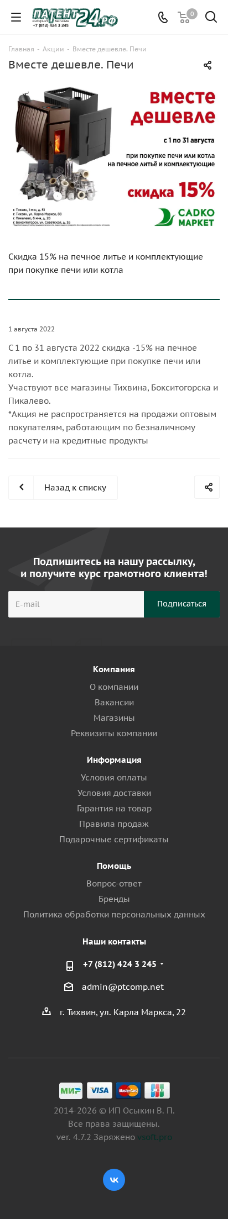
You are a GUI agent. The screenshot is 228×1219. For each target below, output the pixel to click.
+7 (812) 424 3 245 (120, 964)
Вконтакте (114, 1180)
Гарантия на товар (114, 808)
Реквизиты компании (114, 733)
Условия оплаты (114, 777)
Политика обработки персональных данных (114, 914)
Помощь (114, 866)
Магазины (114, 718)
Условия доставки (114, 793)
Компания (114, 669)
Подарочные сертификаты (114, 839)
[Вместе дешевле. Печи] (114, 156)
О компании (114, 687)
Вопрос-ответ (114, 883)
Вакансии (114, 702)
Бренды (114, 899)
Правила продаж (114, 824)
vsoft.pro (154, 1137)
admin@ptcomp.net (123, 986)
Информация (114, 759)
